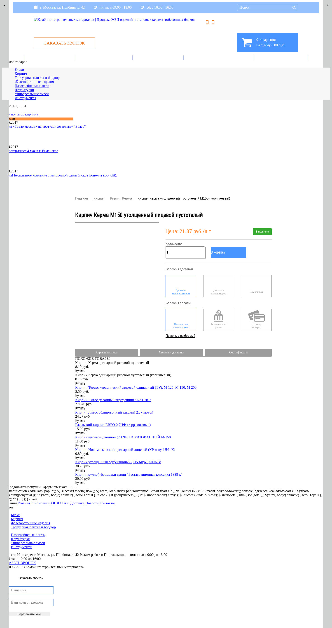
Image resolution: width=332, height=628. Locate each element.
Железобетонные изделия (34, 82)
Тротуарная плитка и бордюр (37, 78)
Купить (80, 371)
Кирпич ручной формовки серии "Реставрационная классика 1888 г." (128, 474)
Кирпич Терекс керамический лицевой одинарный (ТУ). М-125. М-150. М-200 (135, 387)
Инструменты (25, 98)
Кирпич (21, 73)
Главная (50, 57)
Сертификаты (238, 352)
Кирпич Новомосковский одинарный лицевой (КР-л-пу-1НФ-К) (125, 450)
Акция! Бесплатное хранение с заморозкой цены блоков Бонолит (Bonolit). (59, 175)
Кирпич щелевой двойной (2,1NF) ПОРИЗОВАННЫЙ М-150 (123, 437)
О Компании (104, 57)
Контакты (281, 57)
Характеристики (107, 352)
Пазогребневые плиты (32, 86)
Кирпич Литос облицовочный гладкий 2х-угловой (114, 412)
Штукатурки (24, 90)
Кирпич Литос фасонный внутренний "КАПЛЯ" (113, 400)
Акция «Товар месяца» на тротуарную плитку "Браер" (44, 126)
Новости (159, 57)
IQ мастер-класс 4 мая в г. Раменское (30, 151)
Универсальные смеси (32, 94)
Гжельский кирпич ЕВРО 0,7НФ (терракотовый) (113, 425)
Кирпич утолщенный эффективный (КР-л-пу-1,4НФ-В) (118, 462)
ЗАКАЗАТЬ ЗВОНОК (64, 42)
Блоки (19, 69)
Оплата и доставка (219, 57)
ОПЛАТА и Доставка (67, 503)
